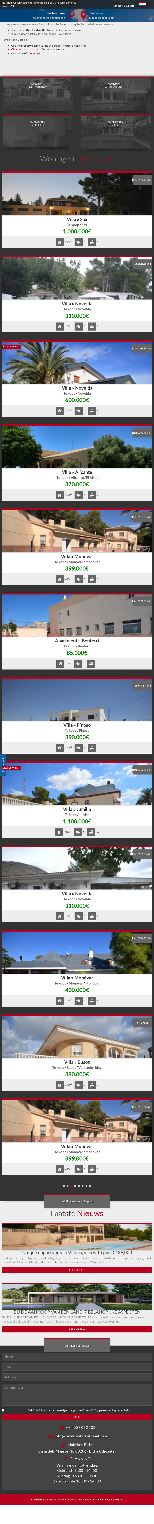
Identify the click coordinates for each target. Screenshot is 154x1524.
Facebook (3, 763)
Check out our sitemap (24, 49)
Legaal (95, 1499)
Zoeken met (102, 15)
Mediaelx (84, 1499)
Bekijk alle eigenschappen (77, 1201)
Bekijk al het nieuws (77, 1345)
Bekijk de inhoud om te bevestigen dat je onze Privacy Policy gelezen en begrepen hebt (79, 1410)
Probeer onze (49, 15)
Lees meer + (77, 1270)
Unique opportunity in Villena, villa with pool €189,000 (77, 1252)
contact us (33, 53)
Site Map (118, 1499)
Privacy (106, 1499)
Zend (77, 1417)
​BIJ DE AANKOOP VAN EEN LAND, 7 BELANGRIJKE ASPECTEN (77, 1311)
